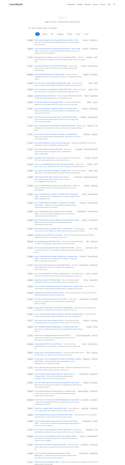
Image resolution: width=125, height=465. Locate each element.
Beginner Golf (93, 265)
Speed (90, 83)
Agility (95, 83)
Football (79, 4)
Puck (90, 228)
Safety (84, 194)
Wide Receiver (93, 374)
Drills (96, 89)
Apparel (89, 102)
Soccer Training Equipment (83, 335)
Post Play (82, 436)
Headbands (86, 74)
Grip (96, 126)
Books (95, 57)
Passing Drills (89, 248)
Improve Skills (84, 400)
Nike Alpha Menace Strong (90, 177)
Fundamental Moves (92, 436)
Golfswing (94, 273)
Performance (94, 74)
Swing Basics (89, 429)
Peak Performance (92, 211)
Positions (86, 185)
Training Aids (87, 134)
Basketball (71, 4)
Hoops (84, 344)
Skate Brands (84, 444)
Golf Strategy (78, 149)
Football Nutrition (81, 211)
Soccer (95, 4)
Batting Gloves (93, 280)
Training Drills (94, 408)
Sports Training (93, 108)
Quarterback (94, 185)
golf (52, 34)
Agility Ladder (85, 408)
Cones (95, 164)
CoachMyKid (16, 4)
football (69, 34)
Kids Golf (95, 158)
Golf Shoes (84, 66)
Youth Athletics (93, 40)
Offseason (89, 327)
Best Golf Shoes (93, 66)
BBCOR (86, 96)
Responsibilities (93, 220)
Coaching (85, 40)
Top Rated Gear (93, 453)
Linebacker (83, 256)
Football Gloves (83, 453)
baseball (44, 34)
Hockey (102, 4)
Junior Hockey (93, 444)
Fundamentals (93, 400)
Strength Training (83, 374)
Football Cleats (78, 177)
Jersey (88, 352)
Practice (91, 89)
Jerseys (95, 102)
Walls (96, 248)
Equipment (94, 352)
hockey (78, 34)
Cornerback (83, 203)
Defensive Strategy (92, 194)
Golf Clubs (88, 158)
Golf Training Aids (83, 265)
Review (95, 228)
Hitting (95, 327)
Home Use (94, 335)
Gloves (86, 280)
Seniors (88, 273)
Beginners (89, 57)
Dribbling (89, 164)
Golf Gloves (94, 320)
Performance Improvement (90, 149)
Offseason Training (83, 391)
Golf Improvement (92, 117)
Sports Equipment (84, 299)
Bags (87, 241)
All (37, 34)
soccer (86, 34)
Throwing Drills (93, 48)
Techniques (94, 359)
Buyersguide (94, 241)
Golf (109, 4)
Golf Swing (85, 108)
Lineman (95, 421)
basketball (60, 34)
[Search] (114, 4)
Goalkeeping (86, 359)
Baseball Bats (93, 96)
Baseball (88, 4)
